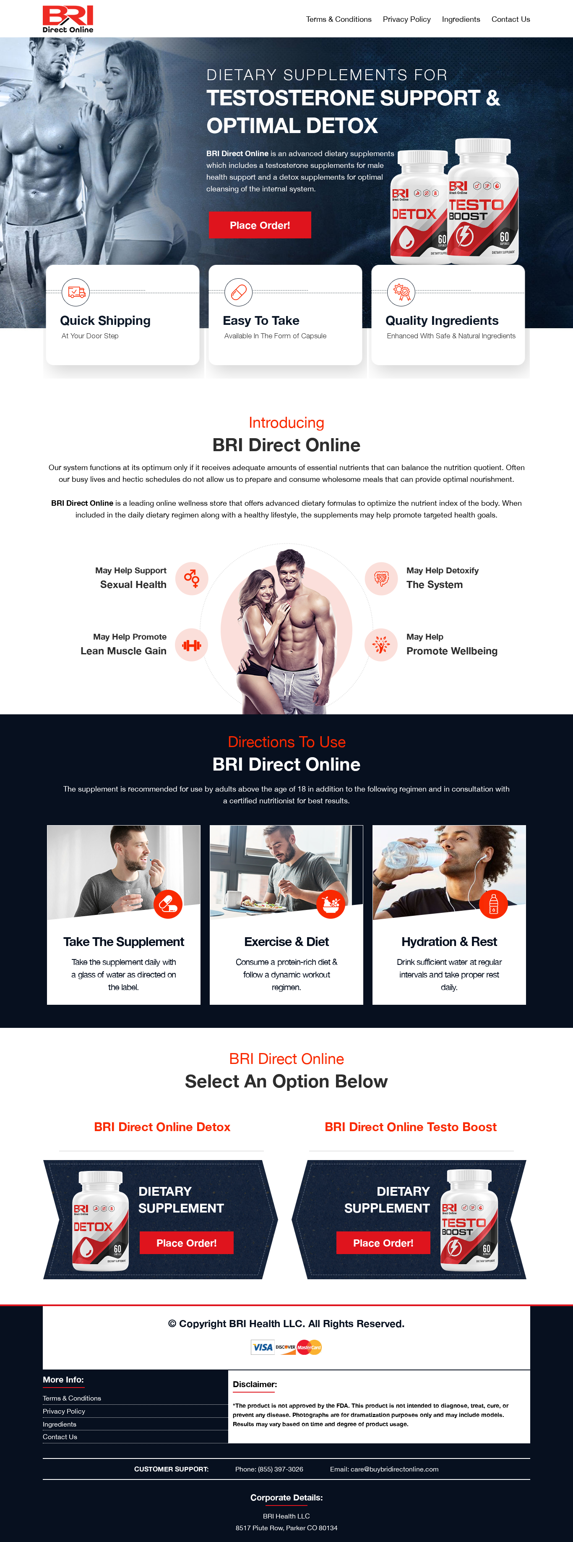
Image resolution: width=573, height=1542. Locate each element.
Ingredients (461, 19)
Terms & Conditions (339, 19)
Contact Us (511, 19)
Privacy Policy (407, 19)
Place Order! (260, 225)
